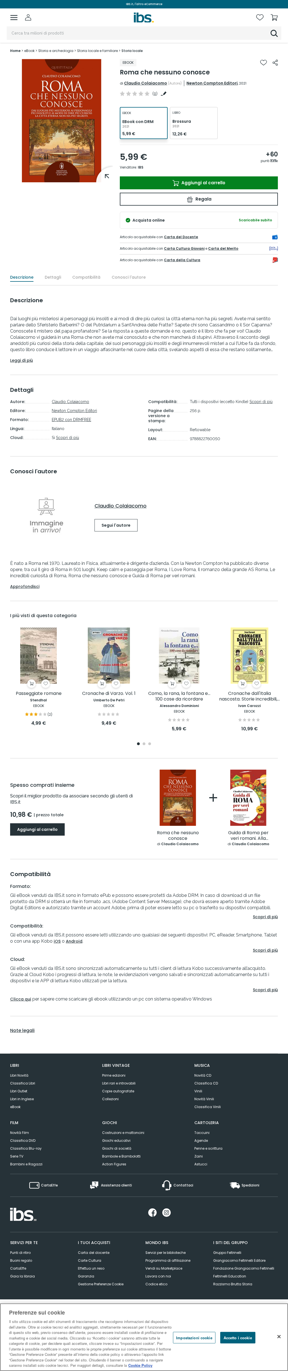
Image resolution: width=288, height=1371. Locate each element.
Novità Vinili (204, 1099)
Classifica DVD (22, 1140)
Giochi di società (116, 1148)
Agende (201, 1140)
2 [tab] (144, 744)
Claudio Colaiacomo (145, 83)
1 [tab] (138, 744)
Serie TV (16, 1156)
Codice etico (156, 1284)
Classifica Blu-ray (26, 1148)
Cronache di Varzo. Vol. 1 (109, 694)
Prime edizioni (113, 1075)
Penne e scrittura (208, 1148)
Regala (203, 199)
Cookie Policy (140, 1365)
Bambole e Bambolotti (121, 1156)
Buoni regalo (21, 1260)
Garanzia (86, 1276)
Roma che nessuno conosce (178, 836)
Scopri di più (67, 437)
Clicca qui (20, 999)
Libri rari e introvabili (119, 1083)
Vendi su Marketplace (163, 1268)
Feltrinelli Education (229, 1276)
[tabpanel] (38, 677)
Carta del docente (93, 1252)
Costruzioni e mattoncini (123, 1132)
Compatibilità (86, 277)
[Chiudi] (279, 1336)
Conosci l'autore (129, 277)
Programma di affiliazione (167, 1260)
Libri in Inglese (22, 1099)
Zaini (198, 1156)
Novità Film (19, 1132)
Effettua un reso (91, 1268)
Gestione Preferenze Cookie (100, 1284)
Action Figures (114, 1164)
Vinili (198, 1091)
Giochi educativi (116, 1140)
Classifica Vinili (207, 1106)
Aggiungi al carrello (202, 183)
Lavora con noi (158, 1276)
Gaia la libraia (22, 1276)
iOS (57, 941)
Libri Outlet (18, 1091)
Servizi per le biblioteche (165, 1252)
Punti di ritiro (20, 1252)
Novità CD (202, 1075)
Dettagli (53, 277)
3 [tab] (149, 744)
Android (74, 941)
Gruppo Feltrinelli (227, 1252)
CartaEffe (18, 1268)
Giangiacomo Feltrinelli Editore (239, 1260)
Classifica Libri (22, 1083)
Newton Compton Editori (212, 83)
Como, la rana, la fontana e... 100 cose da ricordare (179, 696)
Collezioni (110, 1099)
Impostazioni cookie (194, 1337)
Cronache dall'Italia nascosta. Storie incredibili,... (249, 696)
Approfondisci (24, 586)
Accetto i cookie (238, 1337)
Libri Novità (19, 1075)
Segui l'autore (116, 525)
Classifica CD (206, 1083)
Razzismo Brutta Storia (232, 1284)
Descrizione (21, 277)
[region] (144, 1337)
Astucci (200, 1164)
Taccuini (202, 1132)
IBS (140, 167)
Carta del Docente (181, 237)
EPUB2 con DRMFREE (71, 419)
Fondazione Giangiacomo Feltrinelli (243, 1268)
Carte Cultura (89, 1260)
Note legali (22, 1030)
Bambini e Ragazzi (26, 1164)
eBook (15, 1106)
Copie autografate (118, 1091)
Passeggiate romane (39, 694)
